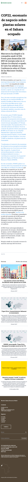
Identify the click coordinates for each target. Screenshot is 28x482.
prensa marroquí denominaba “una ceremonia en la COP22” (13, 82)
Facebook (3, 420)
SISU (5, 477)
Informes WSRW (5, 448)
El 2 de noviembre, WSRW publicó (12, 164)
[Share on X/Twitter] (2, 254)
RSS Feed (3, 451)
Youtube (3, 419)
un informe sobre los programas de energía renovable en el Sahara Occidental (13, 165)
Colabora (6, 426)
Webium (15, 477)
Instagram (3, 418)
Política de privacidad (6, 450)
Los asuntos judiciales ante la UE (9, 447)
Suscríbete (24, 438)
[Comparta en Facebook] (1, 254)
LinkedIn (3, 422)
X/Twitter (3, 416)
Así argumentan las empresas (8, 445)
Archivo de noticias (21, 261)
